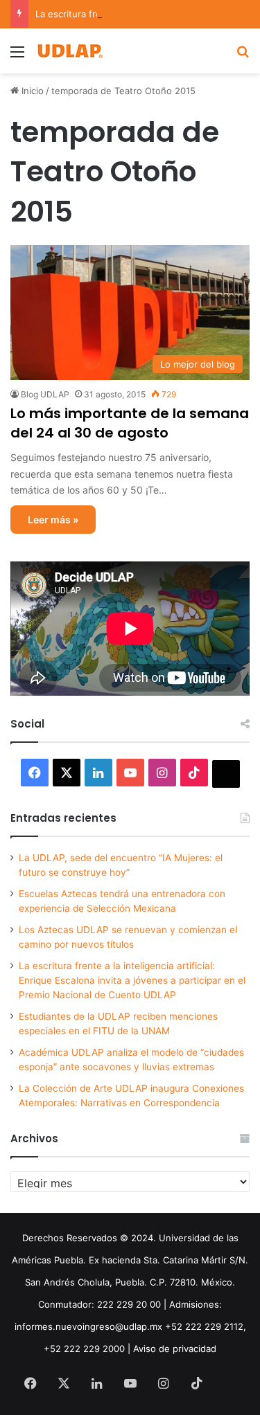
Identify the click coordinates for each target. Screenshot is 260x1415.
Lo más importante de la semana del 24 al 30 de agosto (129, 423)
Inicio (31, 90)
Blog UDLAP (45, 394)
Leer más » (53, 519)
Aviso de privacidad (174, 1348)
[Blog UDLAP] (69, 51)
